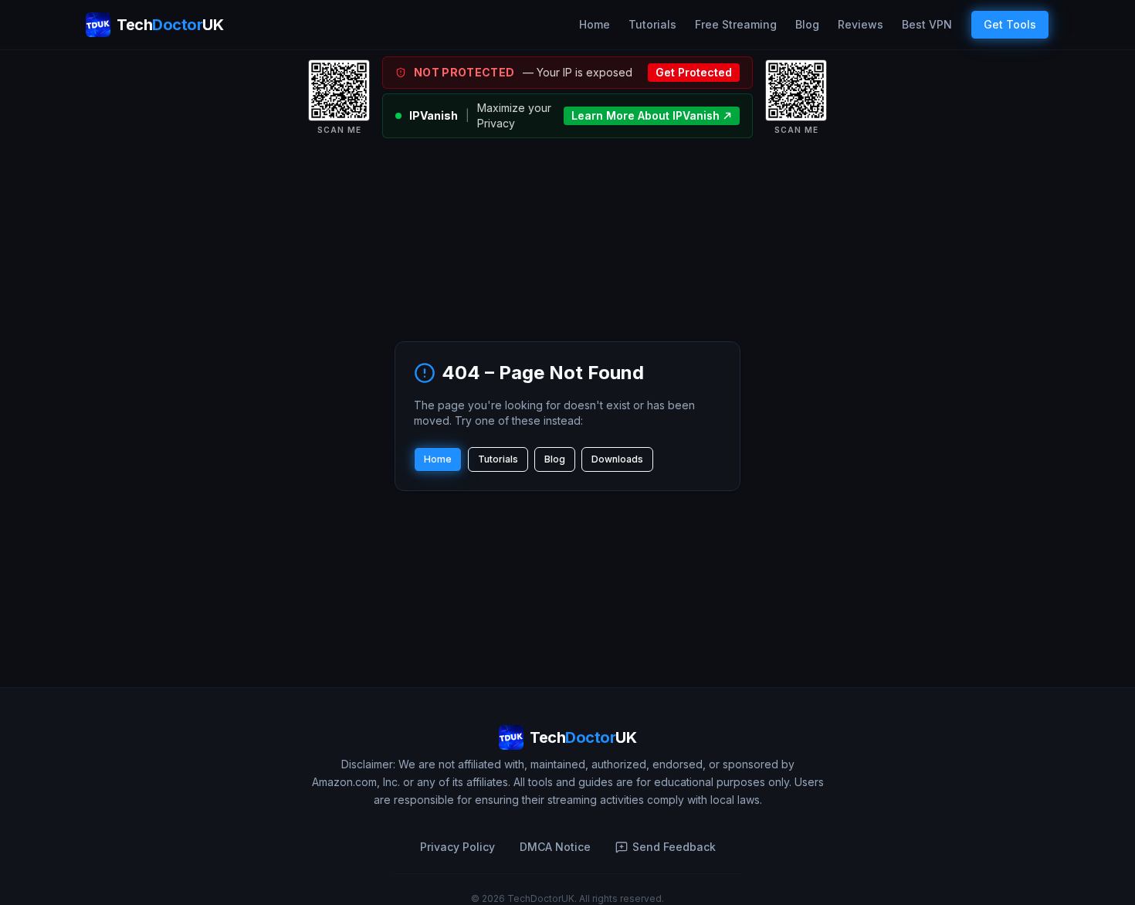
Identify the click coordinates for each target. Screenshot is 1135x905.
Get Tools (1010, 24)
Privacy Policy (457, 846)
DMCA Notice (555, 846)
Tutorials (652, 24)
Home (594, 24)
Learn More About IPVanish (645, 115)
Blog (807, 24)
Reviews (860, 24)
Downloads (617, 459)
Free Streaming (736, 24)
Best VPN (927, 24)
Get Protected (694, 72)
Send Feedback (674, 846)
